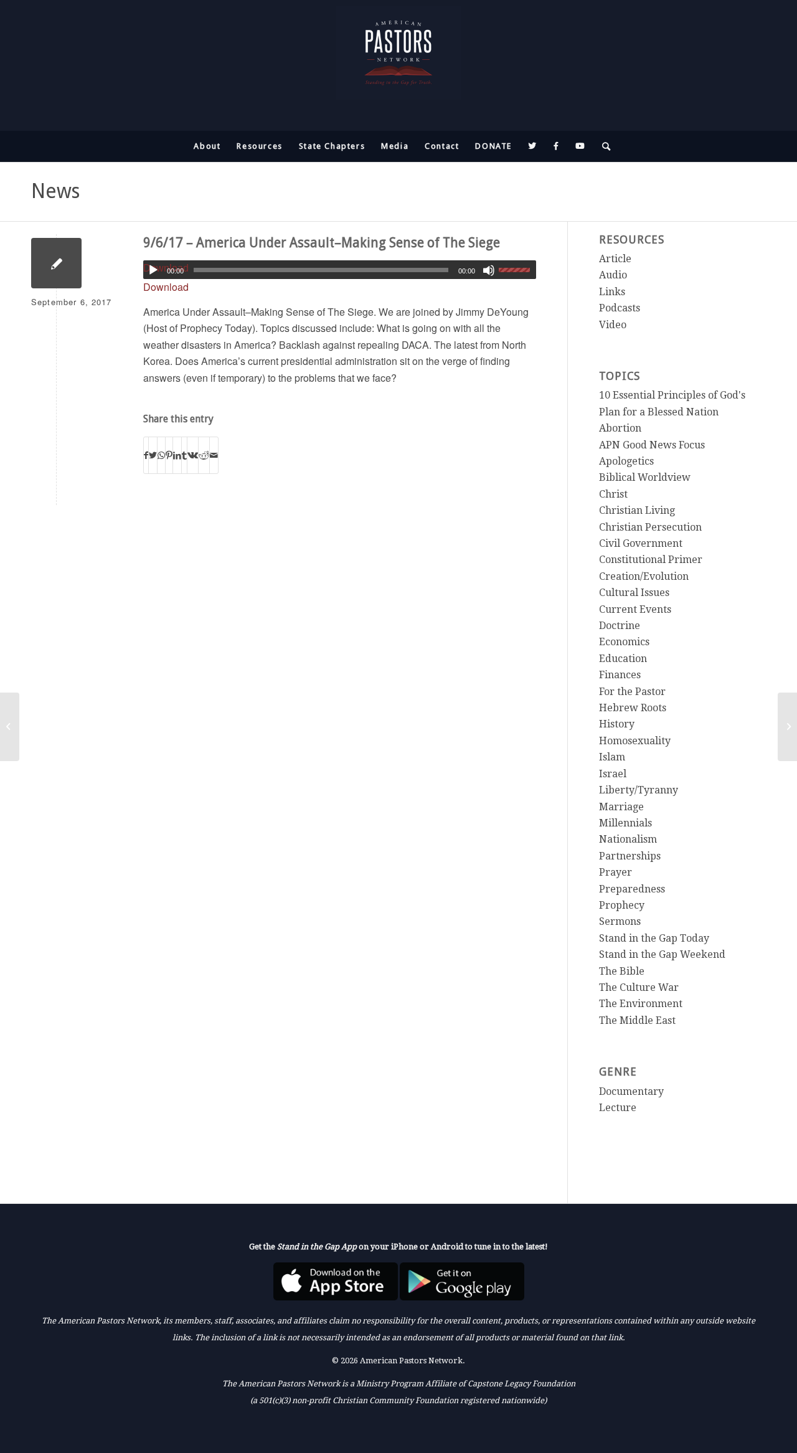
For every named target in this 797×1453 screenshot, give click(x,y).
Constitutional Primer (650, 560)
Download (166, 287)
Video (612, 325)
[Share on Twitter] (153, 455)
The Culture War (639, 987)
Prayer (615, 872)
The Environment (640, 1004)
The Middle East (637, 1020)
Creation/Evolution (644, 576)
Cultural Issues (634, 593)
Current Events (635, 609)
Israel (612, 774)
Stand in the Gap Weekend (662, 954)
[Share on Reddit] (204, 455)
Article (615, 259)
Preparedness (632, 889)
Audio (613, 275)
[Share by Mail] (214, 455)
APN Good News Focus (652, 445)
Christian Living (637, 510)
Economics (624, 642)
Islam (612, 757)
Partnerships (630, 856)
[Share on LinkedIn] (177, 455)
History (616, 724)
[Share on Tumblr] (184, 455)
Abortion (620, 428)
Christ (613, 494)
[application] (340, 269)
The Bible (621, 971)
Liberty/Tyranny (638, 790)
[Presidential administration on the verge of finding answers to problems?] (9, 727)
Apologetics (626, 461)
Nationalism (628, 839)
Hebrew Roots (632, 708)
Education (623, 659)
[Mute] (489, 270)
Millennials (625, 823)
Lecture (617, 1108)
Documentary (631, 1091)
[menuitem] (207, 146)
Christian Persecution (650, 527)
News (55, 191)
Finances (620, 675)
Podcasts (619, 308)
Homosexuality (635, 741)
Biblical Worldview (645, 477)
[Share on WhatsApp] (161, 455)
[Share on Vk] (192, 455)
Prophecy (621, 905)
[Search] (602, 146)
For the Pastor (632, 692)
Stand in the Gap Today (654, 938)
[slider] (517, 269)
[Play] (153, 270)
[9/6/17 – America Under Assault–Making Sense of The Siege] (56, 263)
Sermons (620, 921)
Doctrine (619, 626)
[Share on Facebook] (146, 455)
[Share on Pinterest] (169, 455)
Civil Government (640, 543)
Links (612, 292)
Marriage (621, 807)
